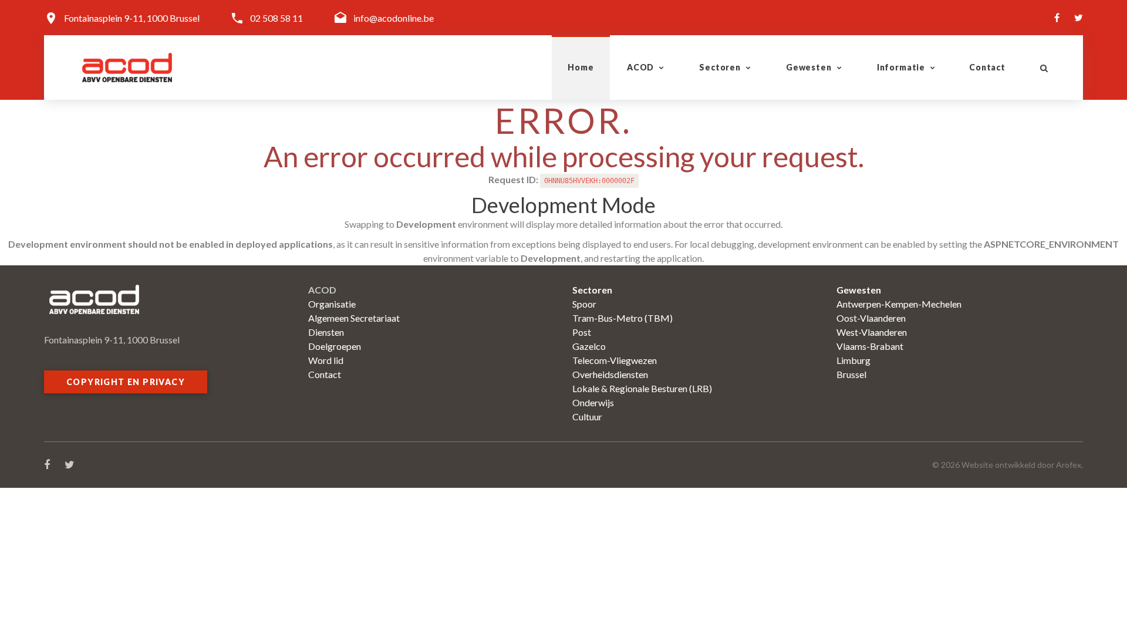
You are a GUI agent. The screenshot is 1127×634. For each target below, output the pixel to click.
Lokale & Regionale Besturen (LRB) (642, 388)
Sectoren (720, 67)
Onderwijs (593, 402)
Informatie (901, 67)
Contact (987, 67)
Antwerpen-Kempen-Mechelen (898, 303)
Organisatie (332, 303)
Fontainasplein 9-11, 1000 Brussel (132, 17)
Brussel (851, 374)
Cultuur (587, 416)
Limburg (853, 360)
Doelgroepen (334, 346)
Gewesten (809, 67)
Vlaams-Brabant (869, 346)
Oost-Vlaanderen (871, 317)
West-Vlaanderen (871, 332)
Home (580, 67)
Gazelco (589, 346)
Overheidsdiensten (610, 374)
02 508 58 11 (276, 17)
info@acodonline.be (393, 17)
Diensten (326, 332)
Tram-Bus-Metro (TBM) (622, 317)
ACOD (640, 67)
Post (581, 332)
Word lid (325, 360)
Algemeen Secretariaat (354, 317)
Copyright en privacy (125, 382)
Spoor (584, 303)
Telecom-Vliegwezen (614, 360)
